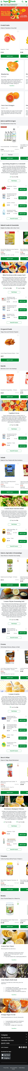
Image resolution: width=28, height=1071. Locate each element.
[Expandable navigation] (1, 2)
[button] (22, 1)
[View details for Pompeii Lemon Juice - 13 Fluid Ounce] (4, 744)
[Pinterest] (22, 1047)
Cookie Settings (22, 1067)
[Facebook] (19, 1047)
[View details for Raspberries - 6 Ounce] (4, 188)
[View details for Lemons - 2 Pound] (4, 204)
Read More (12, 85)
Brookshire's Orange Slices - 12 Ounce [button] (9, 390)
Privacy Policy (6, 1067)
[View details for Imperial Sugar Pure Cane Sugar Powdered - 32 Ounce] (4, 718)
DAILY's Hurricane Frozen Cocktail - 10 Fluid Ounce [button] (9, 782)
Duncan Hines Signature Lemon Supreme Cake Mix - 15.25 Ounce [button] (9, 250)
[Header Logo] (9, 1)
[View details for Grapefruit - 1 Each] (4, 444)
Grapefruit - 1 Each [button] (6, 49)
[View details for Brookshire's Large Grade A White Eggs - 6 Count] (4, 299)
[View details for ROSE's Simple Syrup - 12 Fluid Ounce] (4, 841)
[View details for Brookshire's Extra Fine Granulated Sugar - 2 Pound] (4, 196)
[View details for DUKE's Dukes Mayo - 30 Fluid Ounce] (4, 531)
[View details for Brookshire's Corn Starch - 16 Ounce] (4, 316)
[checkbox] (18, 32)
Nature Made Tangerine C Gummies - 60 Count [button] (9, 881)
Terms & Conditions (13, 1067)
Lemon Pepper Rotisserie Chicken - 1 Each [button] (10, 353)
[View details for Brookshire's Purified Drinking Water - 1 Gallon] (4, 212)
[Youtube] (26, 1047)
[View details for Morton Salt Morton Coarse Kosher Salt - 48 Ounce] (4, 630)
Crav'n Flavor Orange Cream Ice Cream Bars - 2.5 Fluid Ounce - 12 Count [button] (9, 669)
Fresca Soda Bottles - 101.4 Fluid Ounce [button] (9, 146)
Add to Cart (10, 56)
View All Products (14, 218)
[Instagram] (24, 1047)
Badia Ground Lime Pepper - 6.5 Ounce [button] (9, 577)
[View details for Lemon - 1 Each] (4, 540)
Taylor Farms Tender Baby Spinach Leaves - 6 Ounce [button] (8, 482)
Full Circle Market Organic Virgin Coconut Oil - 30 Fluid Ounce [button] (9, 920)
